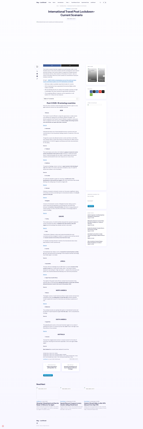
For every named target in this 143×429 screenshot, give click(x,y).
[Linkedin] (97, 91)
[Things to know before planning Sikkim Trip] (51, 367)
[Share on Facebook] (37, 74)
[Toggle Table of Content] (76, 99)
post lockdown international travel (65, 357)
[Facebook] (91, 91)
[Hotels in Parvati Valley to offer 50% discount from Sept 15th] (95, 393)
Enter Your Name (91, 196)
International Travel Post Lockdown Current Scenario (54, 354)
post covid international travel (50, 357)
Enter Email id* (90, 200)
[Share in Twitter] (37, 71)
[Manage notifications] (3, 426)
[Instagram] (103, 91)
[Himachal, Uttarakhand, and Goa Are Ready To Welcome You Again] (70, 367)
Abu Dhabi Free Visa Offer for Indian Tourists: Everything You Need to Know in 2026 (96, 235)
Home (57, 5)
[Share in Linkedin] (37, 76)
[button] (100, 2)
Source (45, 125)
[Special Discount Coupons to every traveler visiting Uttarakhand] (71, 393)
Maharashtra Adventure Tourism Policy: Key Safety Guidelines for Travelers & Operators (96, 222)
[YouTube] (100, 91)
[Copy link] (37, 79)
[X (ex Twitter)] (94, 91)
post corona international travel (70, 355)
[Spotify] (91, 94)
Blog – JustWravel (41, 2)
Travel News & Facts (63, 5)
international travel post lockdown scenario (53, 355)
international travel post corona (50, 353)
